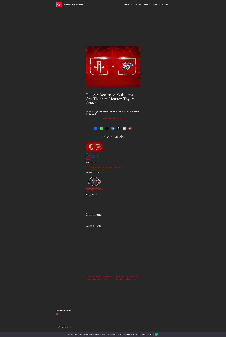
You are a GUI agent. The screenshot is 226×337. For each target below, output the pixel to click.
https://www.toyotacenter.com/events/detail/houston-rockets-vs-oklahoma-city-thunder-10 (105, 168)
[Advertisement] (113, 23)
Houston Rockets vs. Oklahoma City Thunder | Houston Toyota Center (94, 156)
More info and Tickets (113, 118)
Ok (156, 334)
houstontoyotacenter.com (63, 327)
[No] (224, 334)
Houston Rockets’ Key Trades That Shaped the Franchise (94, 189)
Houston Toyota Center (73, 4)
